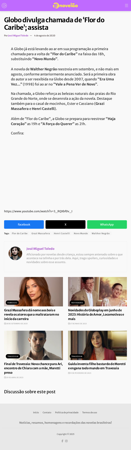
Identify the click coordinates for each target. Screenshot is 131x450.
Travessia (13, 356)
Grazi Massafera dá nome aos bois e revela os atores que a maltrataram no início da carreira (31, 314)
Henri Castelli (62, 233)
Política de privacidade (66, 412)
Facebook (24, 224)
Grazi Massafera (41, 233)
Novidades (77, 303)
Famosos (12, 303)
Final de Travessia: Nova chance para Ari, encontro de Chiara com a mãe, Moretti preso (33, 368)
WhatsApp (107, 224)
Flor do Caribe (20, 233)
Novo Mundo (81, 233)
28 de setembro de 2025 (17, 324)
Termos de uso (89, 412)
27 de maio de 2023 (78, 324)
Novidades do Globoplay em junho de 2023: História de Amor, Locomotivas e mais (96, 314)
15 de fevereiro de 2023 (80, 373)
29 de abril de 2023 (14, 377)
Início (36, 412)
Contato (47, 412)
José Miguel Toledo (18, 35)
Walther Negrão (101, 233)
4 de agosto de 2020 (44, 35)
